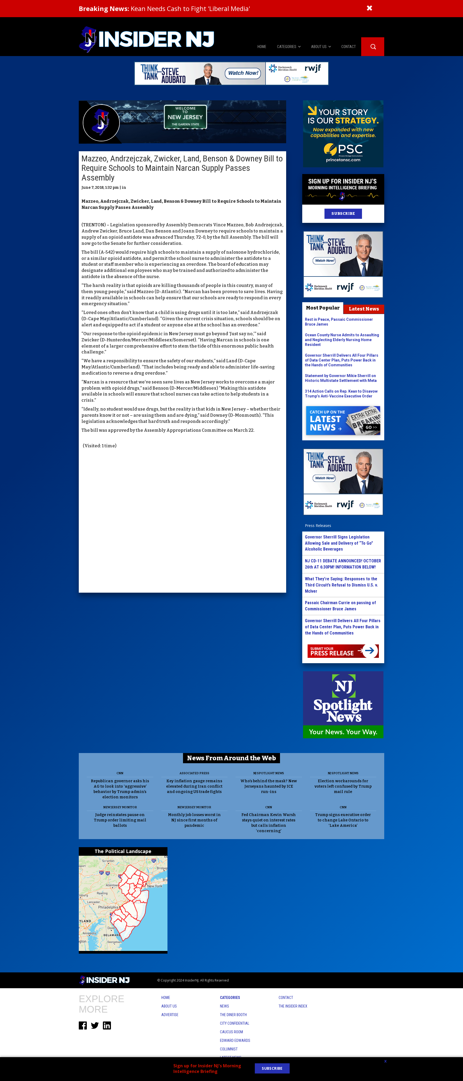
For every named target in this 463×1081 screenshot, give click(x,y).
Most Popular (323, 308)
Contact (286, 997)
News (224, 1006)
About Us (169, 1006)
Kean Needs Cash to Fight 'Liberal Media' (164, 8)
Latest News (364, 309)
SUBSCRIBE (343, 213)
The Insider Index (293, 1006)
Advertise (169, 1015)
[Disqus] (182, 521)
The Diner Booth (233, 1015)
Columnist (229, 1049)
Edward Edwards (235, 1040)
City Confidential (234, 1023)
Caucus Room (231, 1032)
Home (165, 997)
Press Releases (318, 525)
